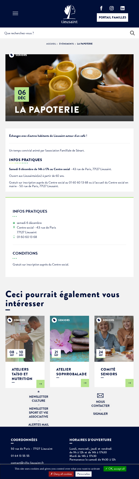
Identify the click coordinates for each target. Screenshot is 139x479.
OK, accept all (116, 469)
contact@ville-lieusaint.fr (27, 463)
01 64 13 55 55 (20, 456)
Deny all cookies (62, 474)
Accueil (51, 43)
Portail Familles (112, 17)
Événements (66, 43)
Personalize (83, 474)
